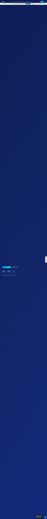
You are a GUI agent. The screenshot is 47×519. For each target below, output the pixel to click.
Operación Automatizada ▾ (23, 1)
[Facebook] (46, 261)
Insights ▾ (28, 1)
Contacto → (42, 1)
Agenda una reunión (14, 267)
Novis (3, 1)
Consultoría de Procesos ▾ (16, 1)
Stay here (33, 3)
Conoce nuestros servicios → (6, 267)
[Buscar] (39, 1)
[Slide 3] (23, 517)
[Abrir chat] (45, 517)
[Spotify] (46, 260)
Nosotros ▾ (31, 1)
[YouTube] (46, 258)
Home (11, 1)
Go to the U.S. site (28, 3)
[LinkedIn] (46, 257)
